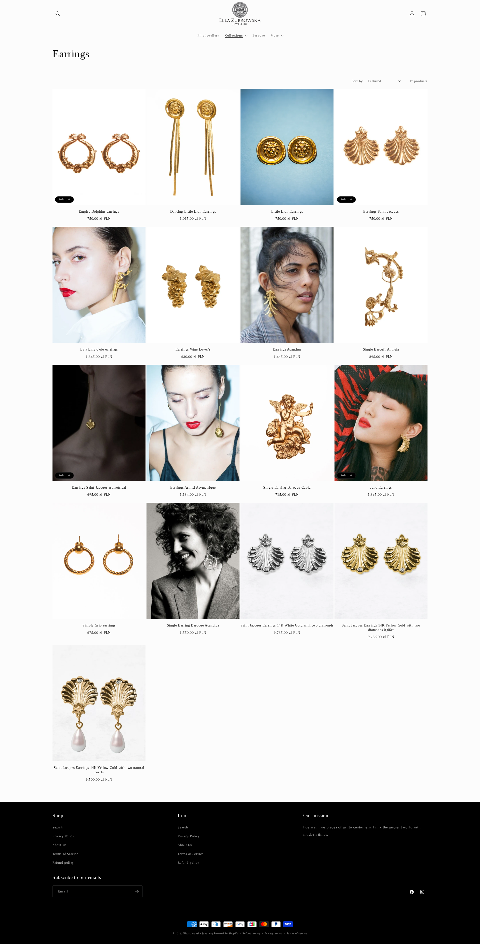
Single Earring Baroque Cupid (287, 487)
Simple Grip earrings (99, 625)
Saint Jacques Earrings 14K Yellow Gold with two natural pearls (99, 770)
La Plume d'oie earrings (99, 349)
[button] (58, 13)
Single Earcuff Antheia (381, 349)
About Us (59, 845)
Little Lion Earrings (287, 211)
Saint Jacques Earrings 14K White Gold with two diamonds (287, 625)
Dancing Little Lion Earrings (193, 211)
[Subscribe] (136, 891)
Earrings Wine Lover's (193, 349)
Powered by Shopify (226, 933)
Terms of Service (65, 853)
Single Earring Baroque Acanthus (193, 625)
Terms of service (297, 933)
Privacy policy (273, 933)
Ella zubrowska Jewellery (198, 933)
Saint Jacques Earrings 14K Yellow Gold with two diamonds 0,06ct (381, 627)
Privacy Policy (63, 836)
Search (57, 827)
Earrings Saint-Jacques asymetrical (99, 487)
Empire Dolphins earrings (99, 211)
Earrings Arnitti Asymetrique (193, 487)
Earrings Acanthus (287, 349)
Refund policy (63, 862)
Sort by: (357, 81)
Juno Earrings (381, 487)
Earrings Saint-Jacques (381, 211)
